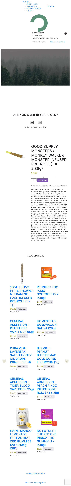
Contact (37, 473)
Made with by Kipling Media (35, 483)
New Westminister (33, 8)
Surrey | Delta (32, 4)
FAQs (43, 473)
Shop (28, 473)
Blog (32, 473)
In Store (26, 2)
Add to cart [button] (22, 309)
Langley (29, 11)
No (40, 122)
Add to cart (42, 180)
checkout (57, 42)
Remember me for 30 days (36, 127)
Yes (31, 122)
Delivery (50, 6)
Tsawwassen (31, 6)
